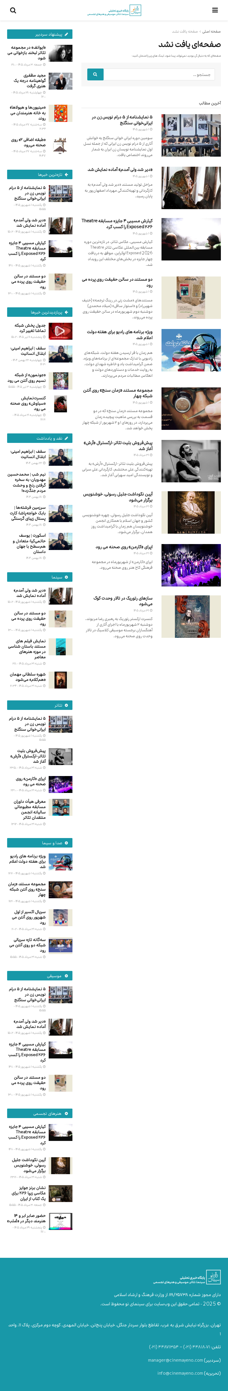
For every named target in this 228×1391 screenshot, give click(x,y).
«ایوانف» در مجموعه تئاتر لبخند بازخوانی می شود (26, 52)
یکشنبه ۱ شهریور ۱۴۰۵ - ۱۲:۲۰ (25, 873)
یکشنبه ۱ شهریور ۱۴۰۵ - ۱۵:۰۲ (25, 231)
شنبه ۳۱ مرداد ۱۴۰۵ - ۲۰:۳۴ (26, 685)
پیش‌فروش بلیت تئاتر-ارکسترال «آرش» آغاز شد (118, 446)
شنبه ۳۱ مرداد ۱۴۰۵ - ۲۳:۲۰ (26, 1177)
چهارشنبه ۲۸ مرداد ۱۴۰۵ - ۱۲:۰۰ (28, 94)
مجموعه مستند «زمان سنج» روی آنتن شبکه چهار (118, 393)
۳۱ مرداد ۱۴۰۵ (141, 455)
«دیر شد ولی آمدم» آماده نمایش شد (120, 169)
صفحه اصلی (211, 31)
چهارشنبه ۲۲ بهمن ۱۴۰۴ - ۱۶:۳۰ (28, 362)
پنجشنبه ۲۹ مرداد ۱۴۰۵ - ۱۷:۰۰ (29, 1229)
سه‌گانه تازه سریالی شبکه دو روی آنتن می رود (27, 945)
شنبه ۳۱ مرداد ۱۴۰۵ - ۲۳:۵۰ (26, 767)
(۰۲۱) (187, 1347)
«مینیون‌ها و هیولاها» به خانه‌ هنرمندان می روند (28, 112)
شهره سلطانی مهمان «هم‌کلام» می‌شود (28, 676)
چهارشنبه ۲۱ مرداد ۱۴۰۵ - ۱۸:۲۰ (29, 417)
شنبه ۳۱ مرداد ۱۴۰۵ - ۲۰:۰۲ (27, 929)
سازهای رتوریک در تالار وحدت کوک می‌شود (123, 601)
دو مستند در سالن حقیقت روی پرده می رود (117, 282)
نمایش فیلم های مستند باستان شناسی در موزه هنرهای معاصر (27, 649)
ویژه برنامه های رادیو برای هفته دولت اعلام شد (120, 335)
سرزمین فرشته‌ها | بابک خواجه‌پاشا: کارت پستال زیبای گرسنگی (28, 513)
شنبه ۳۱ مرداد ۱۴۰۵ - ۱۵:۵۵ (26, 957)
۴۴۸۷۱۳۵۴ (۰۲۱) (164, 1347)
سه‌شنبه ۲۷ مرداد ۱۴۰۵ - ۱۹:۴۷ (29, 153)
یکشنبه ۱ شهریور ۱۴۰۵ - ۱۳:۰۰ (25, 293)
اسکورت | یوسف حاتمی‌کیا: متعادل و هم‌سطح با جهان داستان (29, 543)
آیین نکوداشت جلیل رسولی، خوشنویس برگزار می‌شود (118, 497)
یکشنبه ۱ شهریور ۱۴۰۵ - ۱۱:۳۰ (25, 901)
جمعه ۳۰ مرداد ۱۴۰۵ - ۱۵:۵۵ (25, 1205)
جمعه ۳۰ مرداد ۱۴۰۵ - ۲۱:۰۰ (26, 64)
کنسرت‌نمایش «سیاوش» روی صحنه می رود (28, 403)
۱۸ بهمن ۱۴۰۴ (34, 497)
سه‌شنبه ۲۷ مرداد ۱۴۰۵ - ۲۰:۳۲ (29, 126)
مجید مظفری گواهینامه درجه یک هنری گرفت (30, 80)
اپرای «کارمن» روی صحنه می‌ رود (124, 547)
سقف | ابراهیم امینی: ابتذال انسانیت (28, 350)
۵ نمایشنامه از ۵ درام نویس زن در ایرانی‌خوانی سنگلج (122, 120)
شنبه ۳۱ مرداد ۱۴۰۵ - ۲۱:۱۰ (27, 663)
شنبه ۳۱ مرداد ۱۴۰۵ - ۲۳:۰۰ (26, 790)
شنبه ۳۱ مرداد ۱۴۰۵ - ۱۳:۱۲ (26, 824)
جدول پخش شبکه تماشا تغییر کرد (30, 327)
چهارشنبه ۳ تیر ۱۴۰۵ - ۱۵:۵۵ (25, 386)
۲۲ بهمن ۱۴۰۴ (34, 463)
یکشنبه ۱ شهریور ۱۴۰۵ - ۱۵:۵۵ (30, 207)
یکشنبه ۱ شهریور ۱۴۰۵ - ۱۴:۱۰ (25, 265)
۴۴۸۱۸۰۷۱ (201, 1347)
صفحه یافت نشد (185, 31)
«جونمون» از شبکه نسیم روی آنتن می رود (26, 377)
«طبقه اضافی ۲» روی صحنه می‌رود (28, 142)
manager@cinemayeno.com (175, 1360)
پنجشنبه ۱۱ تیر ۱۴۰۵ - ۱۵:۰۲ (26, 337)
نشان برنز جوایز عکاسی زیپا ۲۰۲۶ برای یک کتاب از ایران (29, 1193)
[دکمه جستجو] (95, 74)
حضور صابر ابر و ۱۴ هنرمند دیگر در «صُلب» (26, 1218)
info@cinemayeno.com (180, 1373)
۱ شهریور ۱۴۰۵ (141, 129)
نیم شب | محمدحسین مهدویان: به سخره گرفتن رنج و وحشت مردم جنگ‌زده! (26, 482)
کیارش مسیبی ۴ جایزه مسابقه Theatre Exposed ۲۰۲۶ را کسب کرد (117, 224)
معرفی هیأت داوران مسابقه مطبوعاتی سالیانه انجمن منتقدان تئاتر (30, 810)
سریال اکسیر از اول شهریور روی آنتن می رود (29, 917)
